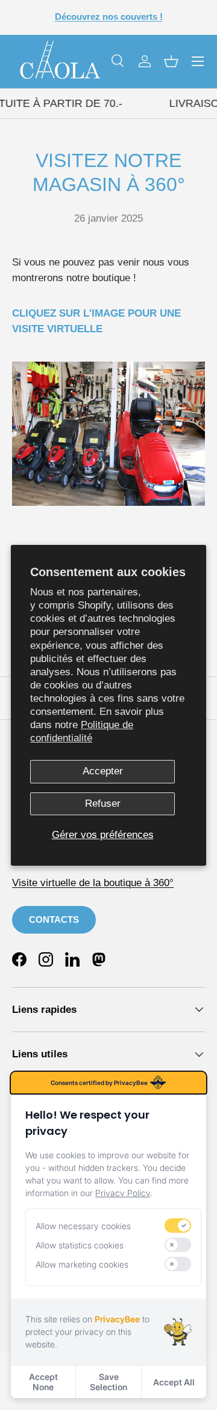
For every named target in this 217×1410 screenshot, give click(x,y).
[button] (171, 61)
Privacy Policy (122, 1193)
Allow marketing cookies (82, 1264)
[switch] (178, 1225)
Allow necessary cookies (83, 1226)
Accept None (43, 1382)
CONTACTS (54, 919)
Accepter (103, 771)
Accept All (174, 1382)
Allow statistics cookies (80, 1245)
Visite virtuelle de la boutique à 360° (93, 883)
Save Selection (108, 1382)
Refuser (103, 803)
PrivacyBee (117, 1319)
